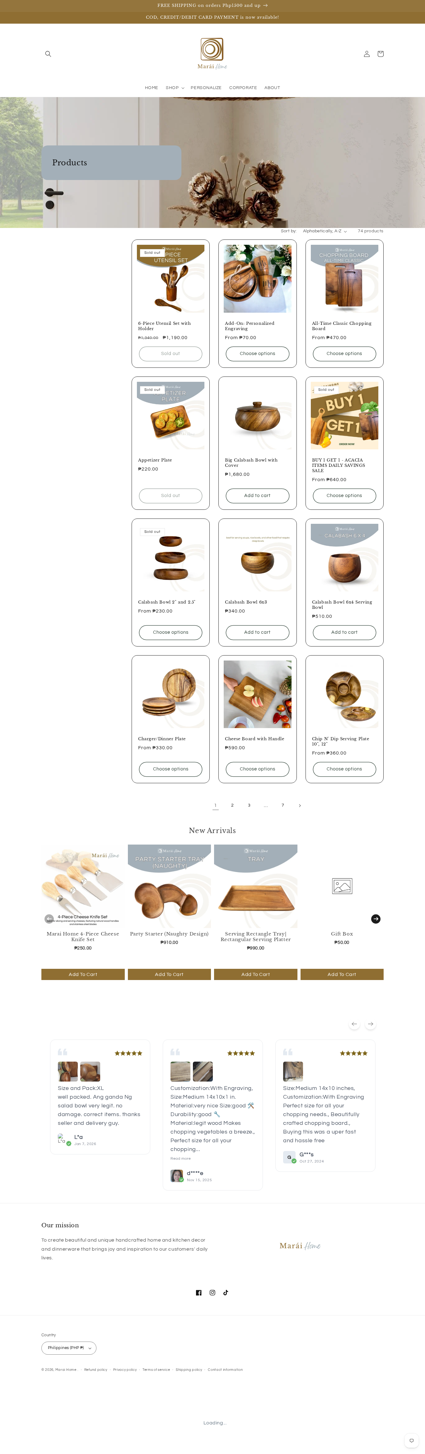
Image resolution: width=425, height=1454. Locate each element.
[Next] (370, 1024)
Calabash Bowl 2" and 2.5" (167, 602)
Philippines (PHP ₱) (66, 1348)
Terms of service (156, 1369)
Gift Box (342, 934)
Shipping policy (189, 1369)
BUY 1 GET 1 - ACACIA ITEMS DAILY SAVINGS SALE (338, 465)
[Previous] (354, 1024)
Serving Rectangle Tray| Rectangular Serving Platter (256, 936)
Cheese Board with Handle (254, 738)
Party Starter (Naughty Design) (169, 934)
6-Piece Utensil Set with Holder (164, 326)
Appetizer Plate (155, 460)
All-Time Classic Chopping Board (342, 326)
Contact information (225, 1369)
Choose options (257, 353)
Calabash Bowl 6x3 (246, 602)
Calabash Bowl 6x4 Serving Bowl (342, 605)
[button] (48, 54)
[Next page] (299, 805)
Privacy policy (125, 1369)
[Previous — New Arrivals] (49, 919)
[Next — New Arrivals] (376, 919)
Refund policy (95, 1369)
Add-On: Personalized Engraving (249, 326)
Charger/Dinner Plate (162, 738)
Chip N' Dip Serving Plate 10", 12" (340, 741)
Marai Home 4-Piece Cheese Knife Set (83, 936)
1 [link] (215, 805)
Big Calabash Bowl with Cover (251, 463)
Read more (180, 1159)
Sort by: (289, 231)
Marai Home (66, 1369)
